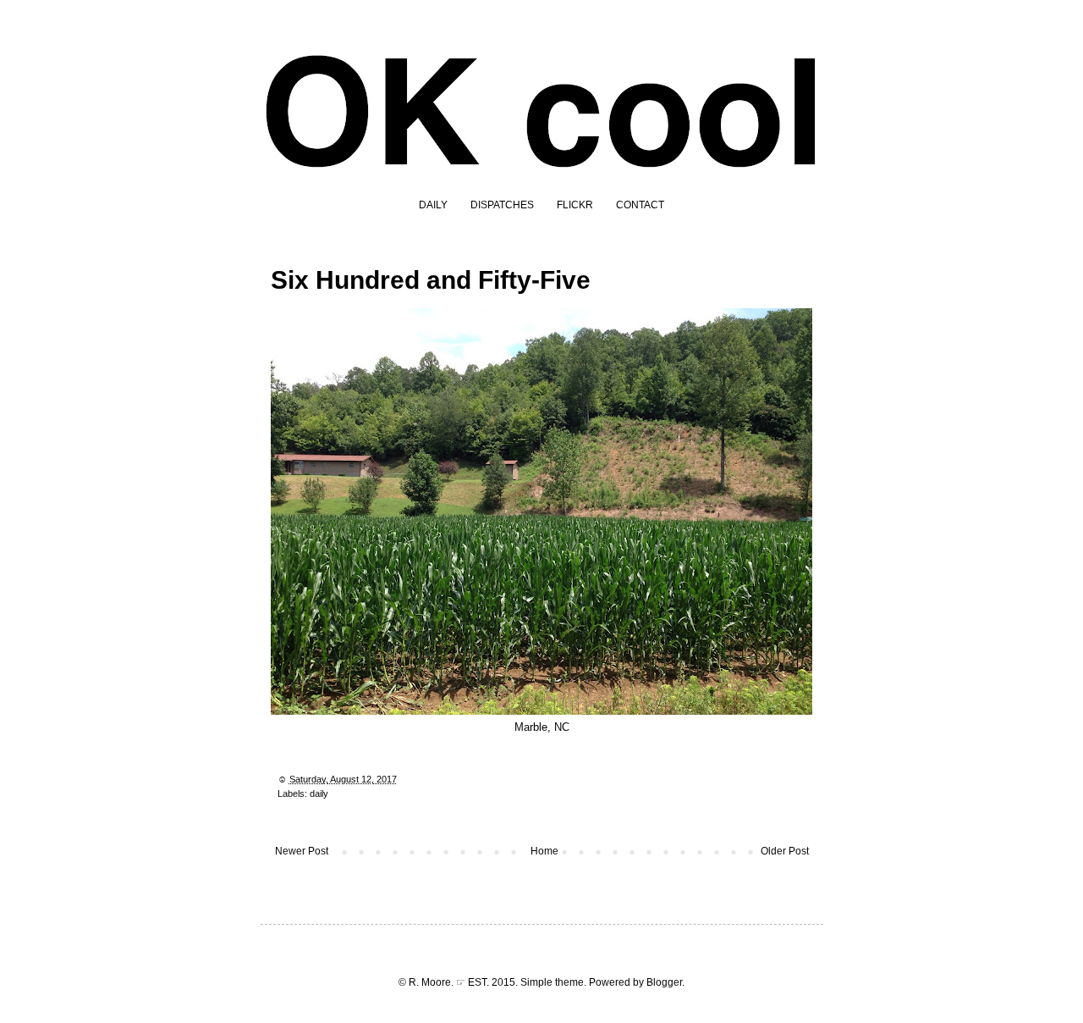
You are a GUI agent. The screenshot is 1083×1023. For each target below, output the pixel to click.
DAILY (433, 205)
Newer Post (301, 851)
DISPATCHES (502, 205)
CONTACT (640, 205)
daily (319, 793)
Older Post (785, 851)
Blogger (664, 982)
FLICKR (575, 205)
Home (544, 851)
